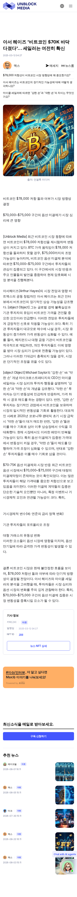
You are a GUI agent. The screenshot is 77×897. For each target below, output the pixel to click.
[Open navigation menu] (70, 6)
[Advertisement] (38, 22)
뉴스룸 (69, 66)
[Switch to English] (62, 6)
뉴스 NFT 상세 (38, 645)
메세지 (54, 66)
